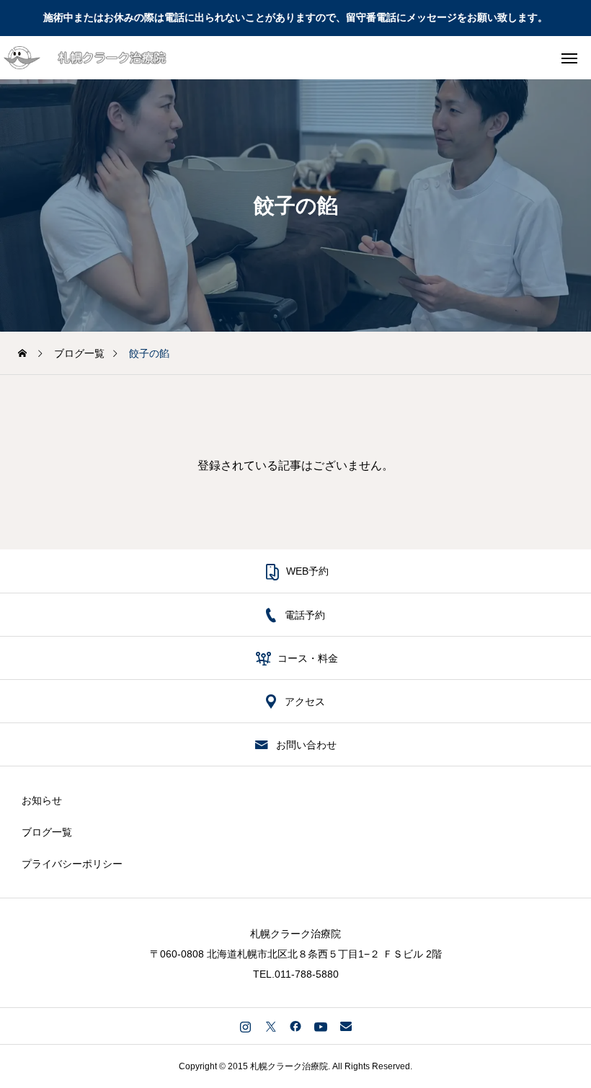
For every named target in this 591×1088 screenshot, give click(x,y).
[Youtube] (321, 1026)
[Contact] (346, 1026)
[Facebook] (295, 1026)
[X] (270, 1026)
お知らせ (42, 800)
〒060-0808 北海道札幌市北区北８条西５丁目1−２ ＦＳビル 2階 (296, 954)
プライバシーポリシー (72, 864)
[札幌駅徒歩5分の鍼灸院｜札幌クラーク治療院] (104, 57)
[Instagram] (245, 1026)
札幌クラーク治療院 (295, 933)
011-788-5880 (307, 974)
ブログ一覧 (47, 832)
